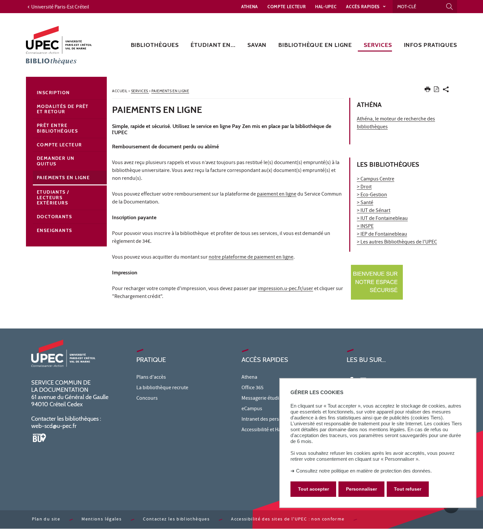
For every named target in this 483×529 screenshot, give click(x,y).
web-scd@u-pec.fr (54, 426)
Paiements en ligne (63, 177)
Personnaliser (361, 489)
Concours (147, 399)
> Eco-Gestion (372, 195)
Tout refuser (407, 489)
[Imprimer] (427, 90)
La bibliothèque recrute (162, 388)
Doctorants (54, 217)
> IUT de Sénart (373, 211)
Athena (249, 6)
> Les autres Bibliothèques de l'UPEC (397, 242)
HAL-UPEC (325, 6)
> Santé (365, 203)
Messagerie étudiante (265, 399)
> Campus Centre (375, 179)
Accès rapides (363, 6)
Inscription (53, 92)
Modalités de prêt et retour (63, 109)
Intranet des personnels (268, 420)
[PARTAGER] (446, 90)
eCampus (252, 409)
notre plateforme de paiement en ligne (251, 258)
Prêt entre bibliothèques (57, 128)
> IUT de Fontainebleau (382, 219)
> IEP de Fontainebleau (382, 235)
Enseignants (54, 230)
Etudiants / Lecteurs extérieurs (53, 197)
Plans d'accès (151, 378)
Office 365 (253, 388)
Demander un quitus (55, 161)
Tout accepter (313, 489)
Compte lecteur (286, 6)
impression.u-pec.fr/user (285, 289)
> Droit (364, 187)
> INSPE (365, 227)
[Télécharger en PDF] (436, 90)
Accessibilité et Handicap (269, 430)
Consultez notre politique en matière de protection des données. (364, 471)
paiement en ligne (276, 195)
